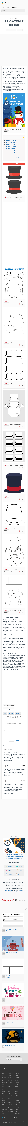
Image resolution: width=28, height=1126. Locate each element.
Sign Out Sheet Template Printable (14, 854)
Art (2, 1075)
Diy (9, 1086)
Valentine (10, 1109)
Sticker (16, 1106)
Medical (10, 1095)
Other (9, 1099)
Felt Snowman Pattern (11, 142)
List (9, 1093)
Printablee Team (10, 707)
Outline (16, 1099)
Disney (3, 1086)
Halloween (10, 1090)
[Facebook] (8, 718)
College (10, 1082)
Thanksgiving (5, 1109)
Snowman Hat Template (11, 140)
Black (3, 1079)
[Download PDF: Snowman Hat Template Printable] (19, 200)
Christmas (4, 1082)
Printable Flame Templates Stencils (14, 856)
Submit (17, 740)
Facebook (10, 891)
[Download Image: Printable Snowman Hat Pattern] (22, 345)
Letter (2, 7)
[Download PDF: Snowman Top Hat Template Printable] (19, 531)
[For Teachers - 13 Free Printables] (12, 982)
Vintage (17, 1109)
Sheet (3, 1106)
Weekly (16, 1111)
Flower (10, 1088)
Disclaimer (4, 1122)
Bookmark (10, 1079)
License (13, 1121)
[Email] (10, 718)
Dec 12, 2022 (22, 748)
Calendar (4, 1072)
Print (3, 1104)
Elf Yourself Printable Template (14, 858)
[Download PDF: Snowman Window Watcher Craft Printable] (19, 613)
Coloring (17, 1082)
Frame (16, 1088)
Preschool (17, 1102)
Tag (9, 1108)
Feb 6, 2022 (23, 780)
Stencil (10, 1106)
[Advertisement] (14, 50)
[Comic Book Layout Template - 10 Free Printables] (12, 959)
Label (16, 1091)
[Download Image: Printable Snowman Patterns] (22, 427)
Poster (10, 1102)
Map (9, 1113)
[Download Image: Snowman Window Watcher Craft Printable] (22, 613)
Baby (9, 1075)
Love (3, 1095)
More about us (8, 890)
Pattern (10, 1072)
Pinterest (21, 890)
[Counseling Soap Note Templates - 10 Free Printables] (12, 913)
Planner (3, 1102)
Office (3, 1099)
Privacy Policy (20, 1121)
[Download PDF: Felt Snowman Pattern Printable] (19, 304)
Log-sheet (17, 1113)
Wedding (10, 1111)
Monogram (4, 1097)
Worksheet (17, 1072)
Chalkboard (17, 1081)
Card (3, 1073)
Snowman (10, 713)
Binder (9, 1077)
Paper (3, 1100)
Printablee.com (7, 1118)
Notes (9, 1097)
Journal (3, 1091)
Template (14, 7)
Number (8, 7)
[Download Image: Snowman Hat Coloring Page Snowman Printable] (22, 572)
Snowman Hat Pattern (11, 144)
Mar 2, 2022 (23, 765)
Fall (2, 1088)
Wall (3, 1111)
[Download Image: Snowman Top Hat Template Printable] (22, 531)
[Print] (13, 718)
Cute (9, 1084)
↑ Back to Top (12, 1122)
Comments (19, 30)
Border (16, 1079)
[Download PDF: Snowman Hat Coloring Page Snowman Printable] (19, 572)
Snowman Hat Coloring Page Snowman (15, 157)
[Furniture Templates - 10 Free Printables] (12, 1005)
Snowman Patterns (10, 148)
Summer (4, 1108)
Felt (5, 68)
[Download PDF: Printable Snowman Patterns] (19, 427)
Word (3, 1081)
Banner (16, 1075)
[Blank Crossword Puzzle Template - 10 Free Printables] (12, 936)
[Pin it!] (6, 129)
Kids (9, 1091)
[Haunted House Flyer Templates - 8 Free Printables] (12, 1029)
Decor (16, 1084)
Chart (3, 1113)
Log (16, 1093)
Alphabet (17, 1073)
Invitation (17, 1090)
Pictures (17, 1100)
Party (9, 1100)
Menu (16, 1095)
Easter (16, 1086)
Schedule (10, 1104)
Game (9, 1073)
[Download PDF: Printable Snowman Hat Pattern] (19, 345)
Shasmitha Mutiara (10, 705)
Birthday (17, 1077)
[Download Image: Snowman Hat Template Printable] (22, 200)
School (16, 1104)
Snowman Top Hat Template (12, 155)
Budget (10, 1081)
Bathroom (4, 1077)
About (3, 1121)
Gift (2, 1090)
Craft (3, 1084)
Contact (8, 1121)
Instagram (17, 891)
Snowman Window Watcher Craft (13, 159)
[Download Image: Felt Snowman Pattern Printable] (22, 304)
